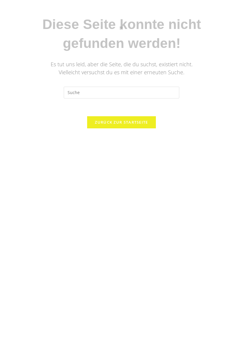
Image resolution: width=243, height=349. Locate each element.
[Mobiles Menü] (121, 28)
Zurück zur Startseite (121, 122)
